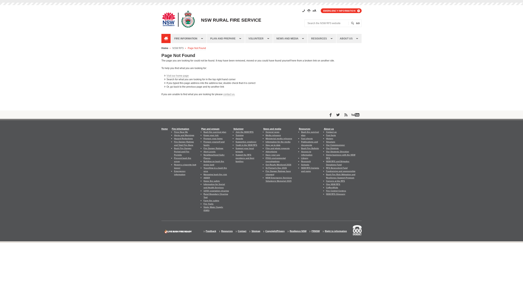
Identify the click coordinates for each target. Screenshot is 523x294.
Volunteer (256, 38)
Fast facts (331, 135)
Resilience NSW (298, 231)
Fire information (185, 38)
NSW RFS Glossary (335, 194)
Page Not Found (197, 48)
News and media (287, 38)
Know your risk (211, 135)
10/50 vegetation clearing (216, 191)
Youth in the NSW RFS (246, 145)
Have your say (273, 155)
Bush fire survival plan (214, 132)
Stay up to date (273, 145)
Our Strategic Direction (337, 151)
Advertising (271, 151)
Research (306, 161)
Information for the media (278, 142)
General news (272, 132)
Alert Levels (209, 151)
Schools (305, 165)
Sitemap (255, 231)
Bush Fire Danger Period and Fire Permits (182, 151)
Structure (330, 142)
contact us (229, 94)
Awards (239, 138)
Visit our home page (178, 75)
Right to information (336, 231)
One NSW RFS (333, 184)
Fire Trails (208, 204)
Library (304, 158)
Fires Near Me (181, 132)
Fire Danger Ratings (213, 148)
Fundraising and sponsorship (340, 171)
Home (164, 48)
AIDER (206, 178)
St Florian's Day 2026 (276, 168)
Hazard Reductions (183, 138)
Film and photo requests (278, 148)
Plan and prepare (223, 38)
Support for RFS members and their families (245, 158)
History (329, 138)
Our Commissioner (335, 145)
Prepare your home (213, 138)
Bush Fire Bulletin (310, 148)
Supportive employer (246, 142)
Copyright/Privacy (275, 231)
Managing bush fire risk (215, 174)
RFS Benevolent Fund (337, 168)
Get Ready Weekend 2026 (278, 165)
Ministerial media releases (279, 138)
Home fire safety (211, 181)
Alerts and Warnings (184, 135)
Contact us (331, 132)
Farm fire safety (211, 200)
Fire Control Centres (336, 191)
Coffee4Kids (332, 187)
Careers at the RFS (335, 181)
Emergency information (339, 11)
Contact (242, 231)
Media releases (273, 135)
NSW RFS (178, 48)
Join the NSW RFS (245, 132)
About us (346, 38)
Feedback (211, 231)
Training (240, 135)
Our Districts (332, 148)
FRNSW (316, 231)
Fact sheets (307, 138)
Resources (319, 38)
